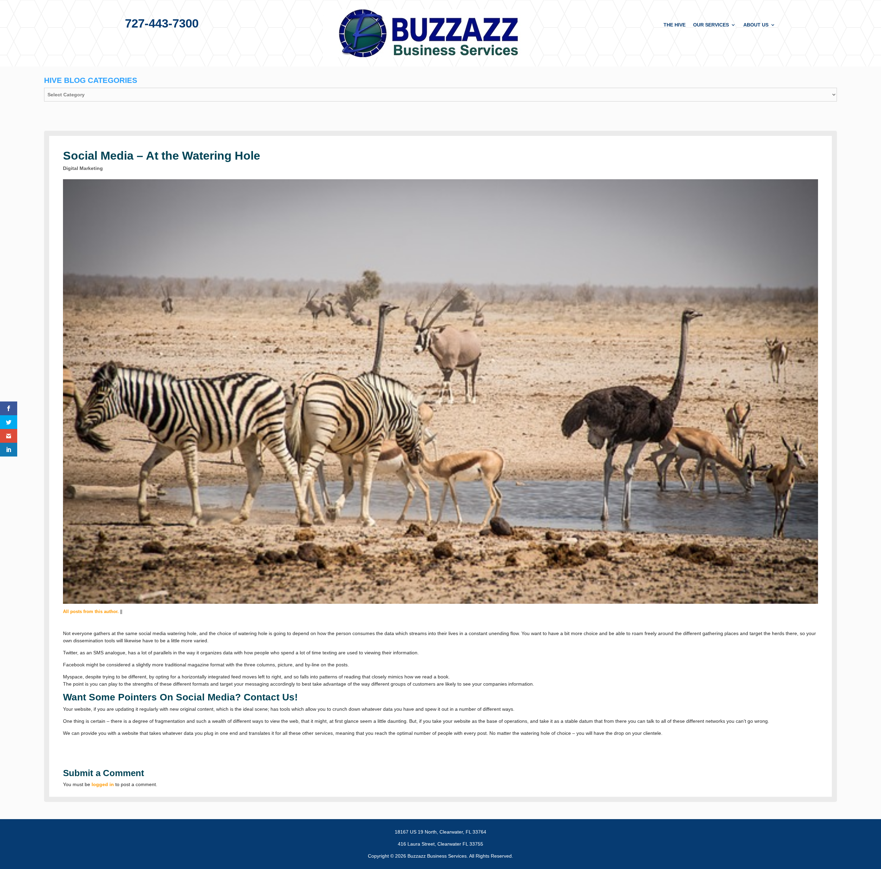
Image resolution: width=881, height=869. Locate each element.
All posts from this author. (91, 611)
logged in (103, 784)
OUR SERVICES (711, 25)
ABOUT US (755, 25)
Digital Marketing (83, 168)
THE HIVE (675, 25)
